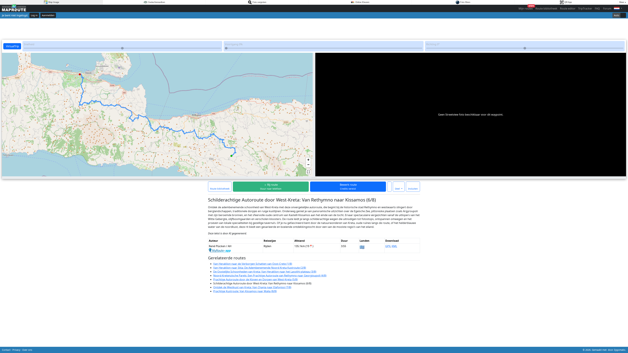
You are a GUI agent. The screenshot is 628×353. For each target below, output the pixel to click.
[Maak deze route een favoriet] (389, 187)
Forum (606, 8)
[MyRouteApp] (220, 250)
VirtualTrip (12, 46)
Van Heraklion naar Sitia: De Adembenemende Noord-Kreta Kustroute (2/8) (259, 267)
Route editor (568, 8)
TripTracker (585, 8)
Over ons (27, 349)
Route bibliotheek (546, 8)
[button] (231, 155)
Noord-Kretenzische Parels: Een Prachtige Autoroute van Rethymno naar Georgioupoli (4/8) (269, 275)
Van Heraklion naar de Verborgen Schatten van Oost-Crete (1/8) (252, 264)
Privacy (16, 349)
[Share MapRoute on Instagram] (319, 350)
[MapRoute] (14, 8)
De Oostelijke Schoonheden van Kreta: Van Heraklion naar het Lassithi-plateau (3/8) (264, 271)
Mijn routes (526, 7)
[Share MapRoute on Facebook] (314, 350)
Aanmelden (48, 15)
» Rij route (270, 186)
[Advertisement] (314, 29)
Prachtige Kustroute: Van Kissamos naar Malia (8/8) (245, 291)
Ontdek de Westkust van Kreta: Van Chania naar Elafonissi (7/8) (252, 287)
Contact (6, 349)
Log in (34, 15)
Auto (616, 15)
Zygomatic (619, 349)
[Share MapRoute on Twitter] (308, 350)
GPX (387, 246)
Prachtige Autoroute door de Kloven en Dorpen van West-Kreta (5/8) (255, 279)
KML (394, 246)
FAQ (597, 8)
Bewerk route (348, 186)
